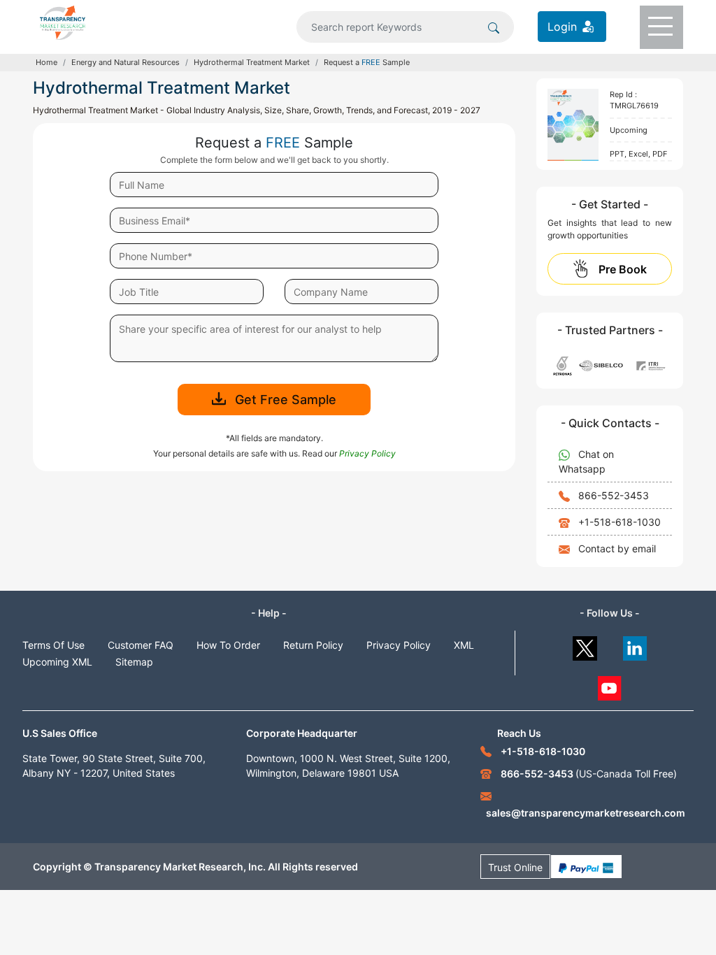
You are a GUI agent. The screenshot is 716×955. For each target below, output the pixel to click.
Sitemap (134, 662)
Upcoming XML (57, 662)
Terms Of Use (53, 645)
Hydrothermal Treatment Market (252, 62)
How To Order (228, 645)
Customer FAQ (140, 645)
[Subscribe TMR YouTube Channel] (610, 685)
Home (46, 62)
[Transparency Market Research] (62, 22)
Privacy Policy (398, 645)
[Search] (493, 26)
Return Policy (313, 645)
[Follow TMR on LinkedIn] (635, 645)
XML (464, 645)
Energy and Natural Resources (125, 62)
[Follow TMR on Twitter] (584, 645)
